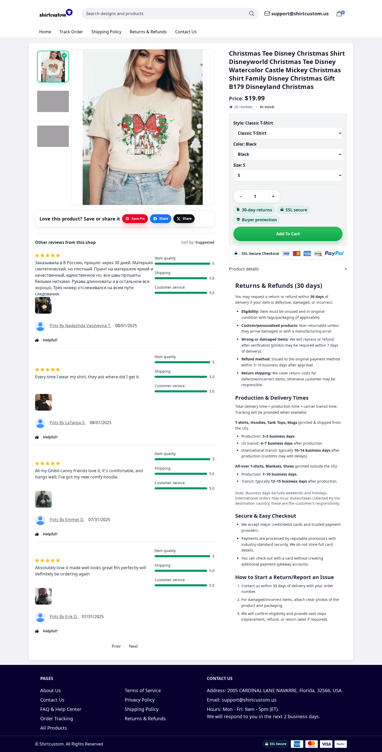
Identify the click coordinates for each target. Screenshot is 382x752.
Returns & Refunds (148, 32)
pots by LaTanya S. (67, 422)
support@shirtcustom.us (300, 13)
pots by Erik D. (64, 616)
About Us (50, 690)
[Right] (206, 127)
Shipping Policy (106, 32)
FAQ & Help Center (60, 709)
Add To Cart (288, 234)
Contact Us (186, 32)
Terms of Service (143, 690)
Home (45, 32)
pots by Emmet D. (67, 519)
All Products (53, 728)
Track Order (71, 32)
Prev (116, 646)
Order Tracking (56, 718)
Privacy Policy (140, 700)
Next (133, 646)
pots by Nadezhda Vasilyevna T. (80, 325)
